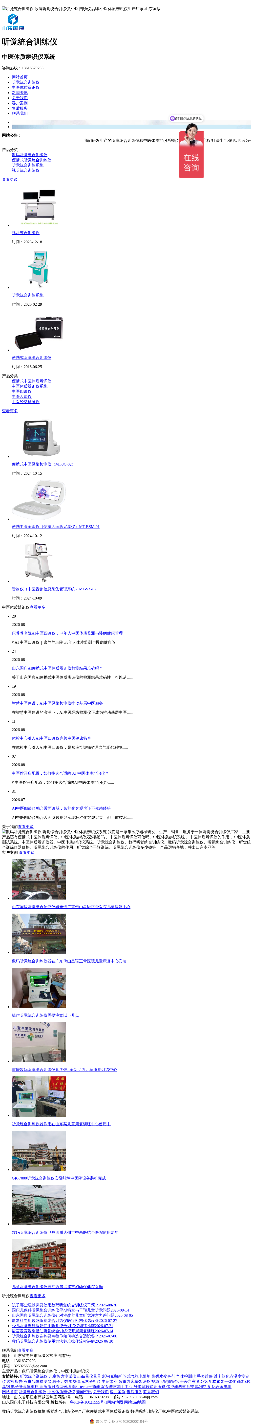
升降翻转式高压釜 (150, 1387)
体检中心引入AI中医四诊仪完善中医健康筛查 (51, 738)
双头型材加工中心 (117, 1387)
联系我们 (20, 113)
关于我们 (20, 98)
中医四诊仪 (22, 391)
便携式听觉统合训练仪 (31, 160)
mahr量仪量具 (89, 1376)
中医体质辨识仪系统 (29, 386)
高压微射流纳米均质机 (60, 1387)
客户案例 (20, 103)
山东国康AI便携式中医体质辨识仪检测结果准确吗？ (57, 668)
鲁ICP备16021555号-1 (88, 1402)
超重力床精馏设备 (135, 1381)
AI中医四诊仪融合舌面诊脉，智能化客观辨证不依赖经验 (61, 808)
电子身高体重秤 (25, 1387)
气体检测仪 (186, 1376)
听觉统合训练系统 (27, 165)
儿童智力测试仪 (63, 1376)
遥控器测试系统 (180, 1387)
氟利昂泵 (203, 1387)
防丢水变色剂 (163, 1376)
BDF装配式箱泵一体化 (217, 1381)
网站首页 (20, 77)
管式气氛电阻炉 (137, 1376)
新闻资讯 (20, 93)
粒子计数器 (62, 1381)
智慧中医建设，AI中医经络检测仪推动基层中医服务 (57, 703)
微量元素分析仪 (87, 1381)
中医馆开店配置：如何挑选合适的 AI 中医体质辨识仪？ (60, 773)
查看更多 (10, 179)
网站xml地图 (135, 1402)
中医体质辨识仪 (26, 87)
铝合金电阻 (222, 1387)
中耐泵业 (110, 1381)
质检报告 (15, 1381)
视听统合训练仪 (26, 170)
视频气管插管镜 (165, 1381)
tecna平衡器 (90, 1387)
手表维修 (205, 1376)
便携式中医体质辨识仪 (31, 381)
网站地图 (115, 1402)
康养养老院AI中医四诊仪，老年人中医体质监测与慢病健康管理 (67, 633)
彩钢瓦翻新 (112, 1376)
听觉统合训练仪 (26, 82)
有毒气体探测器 (38, 1381)
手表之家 (188, 1381)
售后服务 (20, 108)
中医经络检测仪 (26, 402)
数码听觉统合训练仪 (29, 155)
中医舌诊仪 (22, 396)
